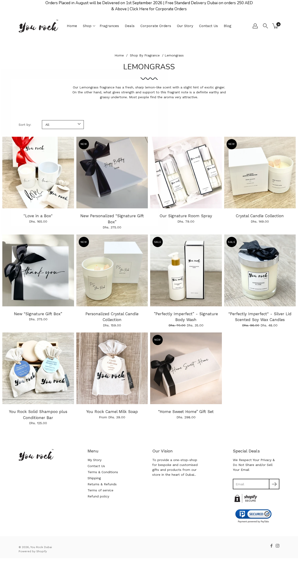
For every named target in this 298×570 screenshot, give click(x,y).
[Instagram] (277, 546)
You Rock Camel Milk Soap (112, 411)
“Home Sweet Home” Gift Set (186, 411)
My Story (95, 460)
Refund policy (98, 496)
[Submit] (274, 484)
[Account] (255, 26)
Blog (227, 26)
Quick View (38, 172)
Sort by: (25, 124)
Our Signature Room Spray (186, 215)
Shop (87, 26)
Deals (130, 26)
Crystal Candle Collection (260, 215)
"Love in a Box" (38, 215)
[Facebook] (271, 546)
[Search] (265, 26)
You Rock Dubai (41, 547)
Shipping (94, 478)
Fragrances (109, 26)
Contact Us (208, 26)
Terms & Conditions (103, 472)
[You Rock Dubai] (38, 26)
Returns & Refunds (102, 484)
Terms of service (100, 490)
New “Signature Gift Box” (38, 313)
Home (72, 26)
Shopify (41, 551)
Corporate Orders (155, 26)
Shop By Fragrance (145, 55)
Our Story (185, 26)
